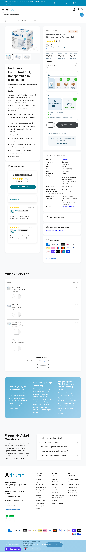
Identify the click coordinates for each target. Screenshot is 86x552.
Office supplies (72, 495)
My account (40, 482)
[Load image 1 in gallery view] (9, 57)
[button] (3, 9)
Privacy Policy (40, 500)
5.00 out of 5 (27, 179)
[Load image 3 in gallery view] (27, 57)
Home (8, 21)
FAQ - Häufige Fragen (40, 507)
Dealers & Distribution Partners (58, 483)
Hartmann (65, 160)
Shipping (48, 49)
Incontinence (72, 490)
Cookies (54, 500)
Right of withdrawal (58, 495)
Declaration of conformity (55, 230)
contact (38, 479)
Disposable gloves (73, 479)
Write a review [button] (23, 187)
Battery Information (58, 503)
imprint (54, 487)
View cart (43, 366)
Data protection (57, 498)
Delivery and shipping (40, 491)
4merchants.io (15, 544)
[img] (14, 208)
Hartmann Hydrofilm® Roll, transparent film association (28, 21)
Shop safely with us (54, 258)
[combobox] (43, 14)
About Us (39, 498)
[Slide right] (36, 49)
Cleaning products (73, 484)
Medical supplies (73, 493)
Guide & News (40, 495)
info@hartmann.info (68, 206)
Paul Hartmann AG (53, 30)
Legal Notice (40, 503)
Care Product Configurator (63, 3)
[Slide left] (32, 49)
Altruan (11, 542)
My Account (78, 3)
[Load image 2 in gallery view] (18, 57)
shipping (42, 361)
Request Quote (61, 143)
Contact (49, 3)
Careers (54, 479)
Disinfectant (71, 482)
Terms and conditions (55, 491)
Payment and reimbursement (41, 486)
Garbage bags (72, 487)
